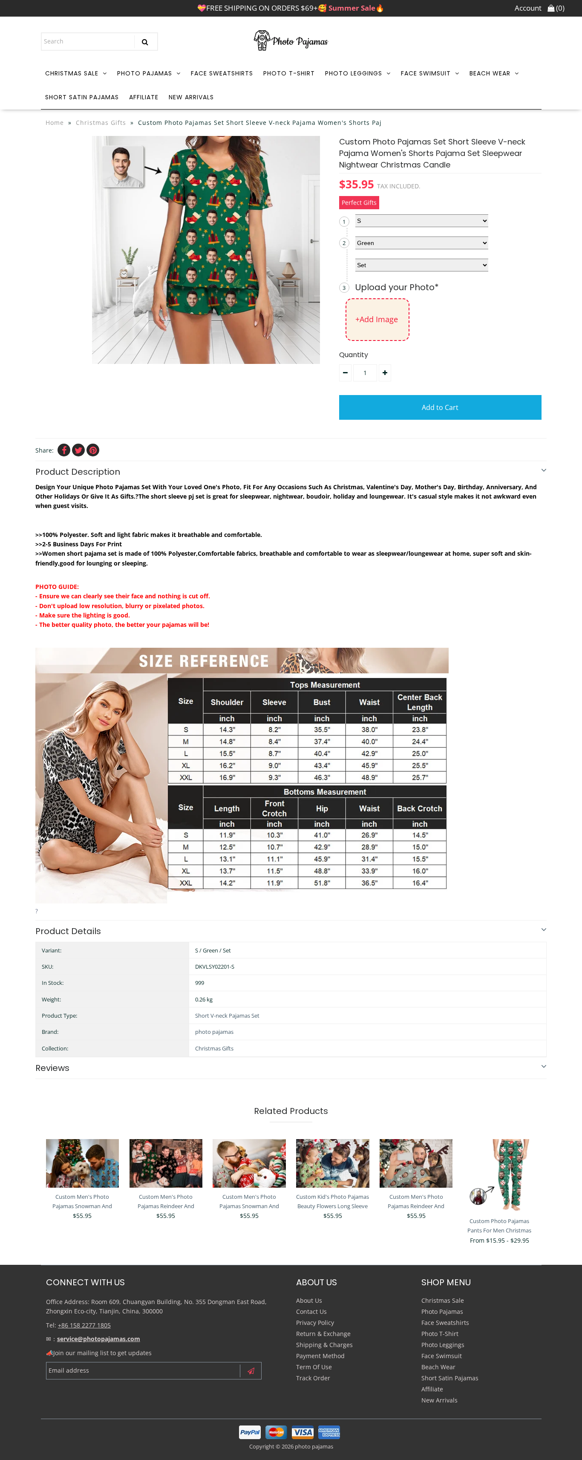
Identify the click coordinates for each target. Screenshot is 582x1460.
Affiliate (143, 97)
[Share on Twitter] (78, 450)
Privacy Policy (315, 1323)
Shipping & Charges (324, 1345)
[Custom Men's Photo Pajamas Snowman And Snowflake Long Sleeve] (249, 1163)
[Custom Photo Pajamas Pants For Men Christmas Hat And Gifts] (499, 1175)
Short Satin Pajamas (82, 97)
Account (528, 8)
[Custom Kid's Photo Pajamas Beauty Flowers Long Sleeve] (332, 1163)
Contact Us (311, 1311)
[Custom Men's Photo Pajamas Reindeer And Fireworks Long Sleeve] (166, 1163)
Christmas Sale (71, 73)
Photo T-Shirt (289, 73)
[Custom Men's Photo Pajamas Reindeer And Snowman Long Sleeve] (416, 1163)
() (559, 8)
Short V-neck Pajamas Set (227, 1015)
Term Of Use (314, 1367)
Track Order (313, 1378)
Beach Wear (490, 73)
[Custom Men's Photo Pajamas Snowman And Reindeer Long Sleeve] (82, 1163)
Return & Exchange (323, 1334)
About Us (309, 1300)
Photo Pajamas (144, 73)
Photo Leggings (353, 73)
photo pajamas (214, 1032)
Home (55, 122)
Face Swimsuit (426, 73)
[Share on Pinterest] (92, 450)
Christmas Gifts (101, 122)
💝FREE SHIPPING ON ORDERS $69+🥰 (290, 8)
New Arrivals (191, 97)
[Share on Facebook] (64, 450)
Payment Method (320, 1356)
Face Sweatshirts (222, 73)
